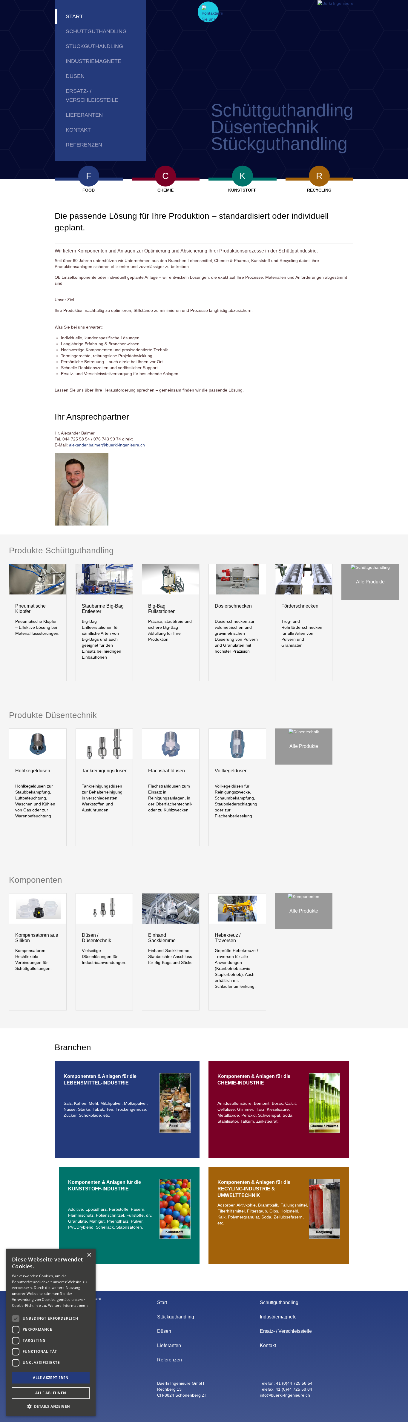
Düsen (75, 76)
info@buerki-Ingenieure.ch (285, 1395)
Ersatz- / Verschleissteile (92, 95)
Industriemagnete (93, 61)
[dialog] (51, 1332)
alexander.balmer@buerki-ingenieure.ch (107, 445)
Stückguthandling (94, 46)
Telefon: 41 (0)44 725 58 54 (286, 1383)
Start (74, 16)
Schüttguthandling (96, 31)
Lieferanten (84, 115)
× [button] (89, 1255)
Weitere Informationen (68, 1305)
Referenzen (84, 145)
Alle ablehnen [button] (50, 1392)
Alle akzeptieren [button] (50, 1377)
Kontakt (78, 130)
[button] (51, 1406)
